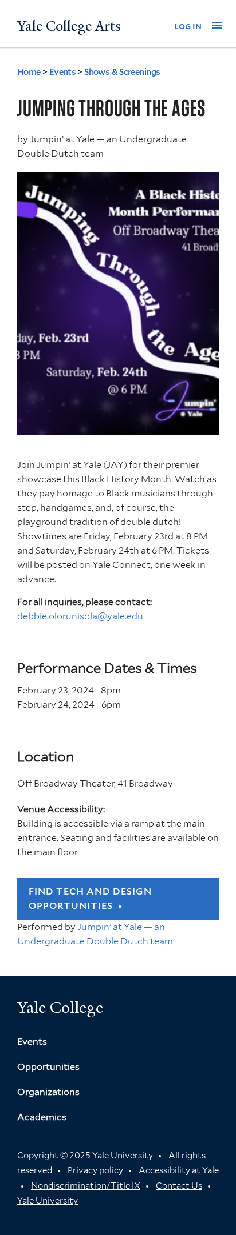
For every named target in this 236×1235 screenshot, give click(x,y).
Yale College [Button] (60, 1007)
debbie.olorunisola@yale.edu (80, 616)
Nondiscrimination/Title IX (85, 1186)
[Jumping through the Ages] (118, 427)
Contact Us (179, 1186)
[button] (217, 25)
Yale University (47, 1201)
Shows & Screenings (122, 72)
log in (188, 26)
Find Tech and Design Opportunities (90, 898)
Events (62, 72)
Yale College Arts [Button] (69, 26)
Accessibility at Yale (179, 1170)
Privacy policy (95, 1170)
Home (29, 72)
